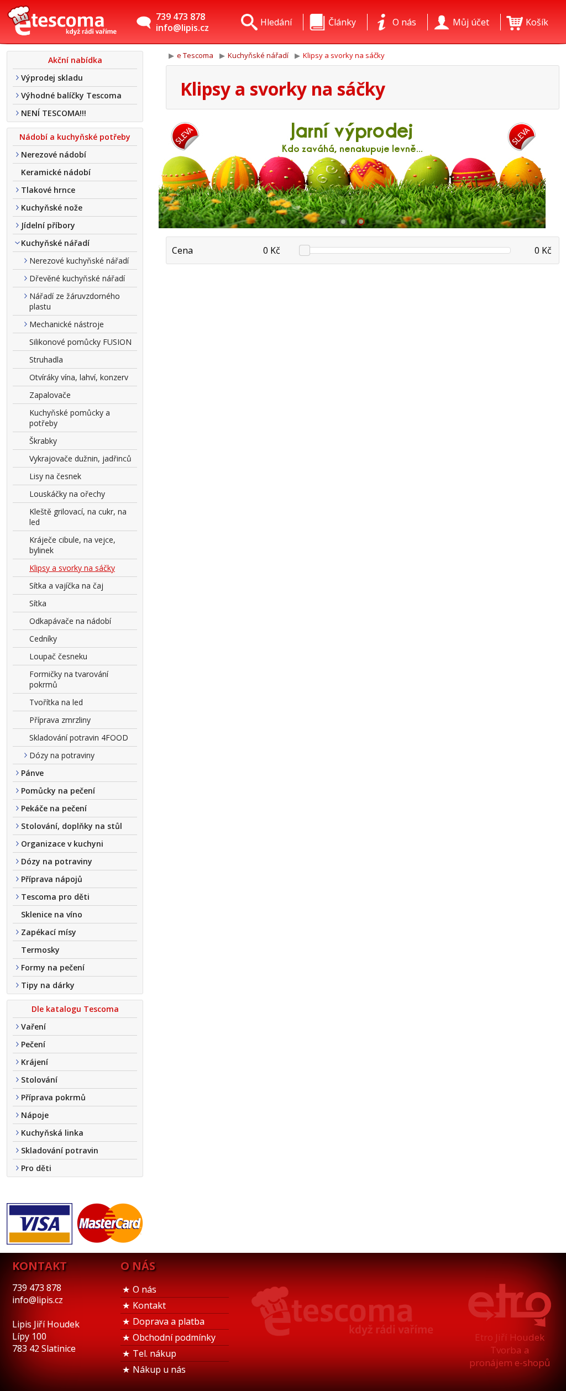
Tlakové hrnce (48, 190)
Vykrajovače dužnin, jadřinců (80, 458)
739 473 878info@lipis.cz (182, 22)
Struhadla (46, 359)
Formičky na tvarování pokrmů (68, 679)
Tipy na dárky (48, 985)
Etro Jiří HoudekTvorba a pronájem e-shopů (509, 1350)
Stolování (39, 1079)
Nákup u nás (159, 1369)
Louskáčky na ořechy (67, 494)
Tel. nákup (154, 1353)
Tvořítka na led (56, 702)
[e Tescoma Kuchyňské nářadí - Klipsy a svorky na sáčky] (62, 22)
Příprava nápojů (51, 879)
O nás (144, 1289)
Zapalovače (50, 395)
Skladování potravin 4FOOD (78, 737)
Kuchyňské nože (51, 207)
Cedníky (43, 638)
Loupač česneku (58, 656)
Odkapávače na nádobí (70, 621)
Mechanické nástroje (66, 324)
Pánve (32, 773)
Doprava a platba (169, 1321)
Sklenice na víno (51, 914)
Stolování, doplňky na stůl (71, 826)
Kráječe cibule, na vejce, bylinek (72, 544)
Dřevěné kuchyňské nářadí (77, 278)
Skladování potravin (59, 1150)
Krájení (34, 1062)
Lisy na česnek (55, 476)
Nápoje (35, 1115)
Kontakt (149, 1305)
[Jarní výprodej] (352, 173)
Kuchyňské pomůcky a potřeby (69, 417)
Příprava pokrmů (53, 1097)
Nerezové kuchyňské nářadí (79, 260)
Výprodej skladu (52, 77)
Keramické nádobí (56, 172)
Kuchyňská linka (52, 1132)
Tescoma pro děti (55, 896)
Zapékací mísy (48, 932)
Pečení (33, 1044)
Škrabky (43, 440)
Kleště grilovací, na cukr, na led (78, 516)
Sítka (37, 603)
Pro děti (36, 1168)
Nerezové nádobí (53, 154)
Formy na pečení (53, 967)
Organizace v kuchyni (62, 843)
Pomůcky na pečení (58, 790)
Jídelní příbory (48, 225)
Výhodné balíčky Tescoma (71, 95)
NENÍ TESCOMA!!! (53, 113)
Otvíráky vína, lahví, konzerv (78, 377)
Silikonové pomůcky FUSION (80, 342)
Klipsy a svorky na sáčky (72, 568)
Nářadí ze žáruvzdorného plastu (74, 301)
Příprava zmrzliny (60, 720)
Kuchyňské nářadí (55, 243)
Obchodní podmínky (174, 1337)
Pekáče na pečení (54, 808)
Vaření (33, 1026)
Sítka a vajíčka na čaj (66, 585)
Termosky (40, 949)
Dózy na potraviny (62, 755)
